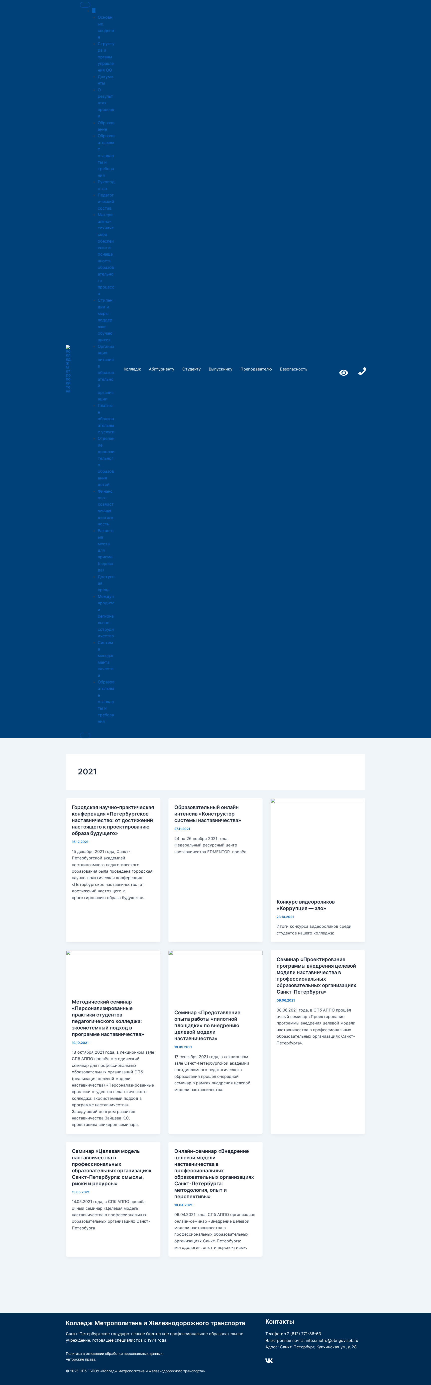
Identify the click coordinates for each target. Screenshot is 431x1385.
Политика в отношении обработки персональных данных (114, 1353)
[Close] (85, 735)
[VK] (269, 1361)
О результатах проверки (106, 103)
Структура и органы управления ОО (106, 57)
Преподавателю (256, 369)
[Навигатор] (94, 10)
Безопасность (294, 369)
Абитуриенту (161, 369)
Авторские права (80, 1359)
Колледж (132, 369)
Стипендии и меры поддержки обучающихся (105, 320)
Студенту (191, 369)
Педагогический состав (106, 201)
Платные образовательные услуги (106, 418)
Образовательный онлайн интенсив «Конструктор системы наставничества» (207, 813)
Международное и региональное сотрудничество (106, 616)
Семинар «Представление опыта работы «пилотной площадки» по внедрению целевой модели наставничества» (207, 1025)
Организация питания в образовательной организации (106, 372)
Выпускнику (220, 369)
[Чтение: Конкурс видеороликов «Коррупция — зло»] (318, 844)
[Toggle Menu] (85, 4)
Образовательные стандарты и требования (106, 155)
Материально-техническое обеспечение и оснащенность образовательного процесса (106, 254)
